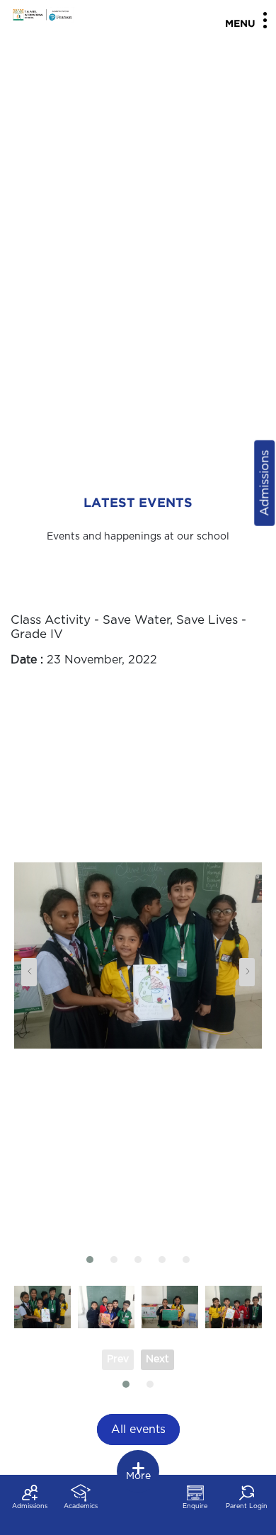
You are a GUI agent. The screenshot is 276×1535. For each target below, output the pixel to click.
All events (138, 1429)
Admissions (264, 483)
